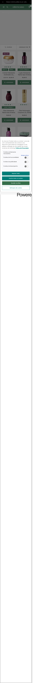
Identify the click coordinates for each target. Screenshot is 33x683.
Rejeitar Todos (16, 173)
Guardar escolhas (16, 183)
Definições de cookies (16, 188)
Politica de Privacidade (22, 148)
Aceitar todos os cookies (16, 178)
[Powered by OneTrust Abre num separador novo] (24, 193)
